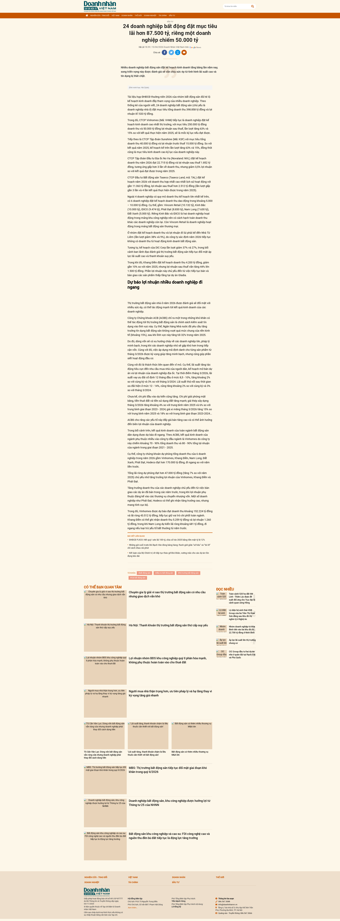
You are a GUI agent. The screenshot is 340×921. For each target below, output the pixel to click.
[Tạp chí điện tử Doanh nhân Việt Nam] (100, 6)
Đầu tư (172, 15)
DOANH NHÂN (127, 15)
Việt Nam (115, 15)
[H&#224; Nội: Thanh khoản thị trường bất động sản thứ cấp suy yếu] (105, 637)
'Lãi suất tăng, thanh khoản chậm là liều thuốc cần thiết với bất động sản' (147, 753)
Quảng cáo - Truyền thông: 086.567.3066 (235, 913)
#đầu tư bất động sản (164, 573)
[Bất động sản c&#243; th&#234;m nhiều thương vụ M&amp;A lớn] (192, 735)
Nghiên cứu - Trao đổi (99, 15)
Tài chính (163, 15)
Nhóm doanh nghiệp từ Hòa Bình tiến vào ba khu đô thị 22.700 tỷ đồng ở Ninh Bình (242, 629)
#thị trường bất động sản (188, 573)
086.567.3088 (224, 901)
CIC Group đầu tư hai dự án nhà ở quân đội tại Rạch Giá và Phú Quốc (242, 654)
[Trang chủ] (87, 15)
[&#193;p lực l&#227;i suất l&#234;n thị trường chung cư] (221, 642)
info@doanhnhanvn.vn (227, 904)
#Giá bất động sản (137, 578)
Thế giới (138, 15)
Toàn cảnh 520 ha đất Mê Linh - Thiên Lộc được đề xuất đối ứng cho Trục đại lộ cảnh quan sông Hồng (242, 598)
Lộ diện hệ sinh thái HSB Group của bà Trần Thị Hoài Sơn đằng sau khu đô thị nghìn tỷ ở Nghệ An (242, 614)
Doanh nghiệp (150, 15)
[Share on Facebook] (164, 52)
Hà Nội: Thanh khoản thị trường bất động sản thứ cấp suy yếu (168, 625)
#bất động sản (144, 573)
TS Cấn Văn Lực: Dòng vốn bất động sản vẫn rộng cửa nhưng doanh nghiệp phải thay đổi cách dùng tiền (103, 754)
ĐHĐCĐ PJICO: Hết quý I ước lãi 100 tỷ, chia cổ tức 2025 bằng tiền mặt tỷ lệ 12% (167, 539)
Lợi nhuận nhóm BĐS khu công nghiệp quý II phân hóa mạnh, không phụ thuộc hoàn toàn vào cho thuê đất (168, 660)
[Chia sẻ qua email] (184, 52)
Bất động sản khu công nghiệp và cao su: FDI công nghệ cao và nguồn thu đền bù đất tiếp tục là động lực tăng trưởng (169, 836)
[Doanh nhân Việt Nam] (97, 892)
